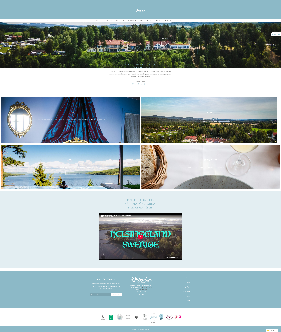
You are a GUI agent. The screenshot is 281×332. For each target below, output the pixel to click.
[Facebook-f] (140, 294)
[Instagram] (143, 294)
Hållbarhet (149, 20)
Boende (98, 20)
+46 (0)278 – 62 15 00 (147, 287)
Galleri (188, 282)
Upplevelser (180, 20)
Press (188, 296)
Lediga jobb (186, 291)
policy (188, 300)
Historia (188, 278)
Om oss (158, 20)
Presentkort (169, 20)
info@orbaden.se (143, 289)
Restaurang (132, 20)
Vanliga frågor (186, 287)
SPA (141, 20)
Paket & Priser (120, 20)
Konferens (108, 20)
